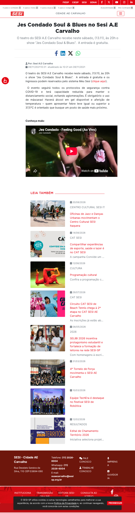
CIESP (75, 2)
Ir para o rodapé (66, 8)
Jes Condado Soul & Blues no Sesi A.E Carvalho (67, 28)
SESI (84, 2)
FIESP (66, 2)
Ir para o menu (30, 8)
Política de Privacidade (65, 503)
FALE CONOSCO (85, 460)
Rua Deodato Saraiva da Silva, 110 (28, 469)
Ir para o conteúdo (11, 8)
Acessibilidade (108, 8)
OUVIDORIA (112, 476)
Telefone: (62, 459)
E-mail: (62, 476)
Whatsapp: (59, 467)
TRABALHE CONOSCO (86, 469)
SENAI (93, 2)
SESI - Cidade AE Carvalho (26, 460)
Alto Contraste (125, 8)
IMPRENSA (112, 463)
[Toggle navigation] (120, 13)
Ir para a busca (47, 8)
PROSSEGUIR (115, 503)
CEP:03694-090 (34, 471)
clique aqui (99, 81)
